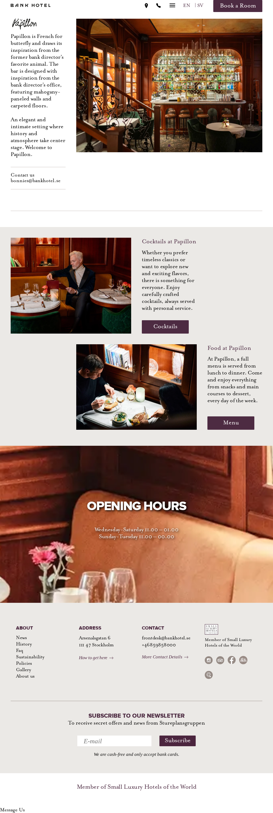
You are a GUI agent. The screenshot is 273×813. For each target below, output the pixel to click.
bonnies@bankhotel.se (36, 181)
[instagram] (209, 660)
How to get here (93, 657)
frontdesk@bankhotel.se (166, 638)
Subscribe (178, 740)
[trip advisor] (220, 660)
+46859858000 (159, 645)
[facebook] (232, 660)
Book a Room (238, 6)
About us (25, 676)
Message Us (12, 810)
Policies (24, 663)
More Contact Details (162, 656)
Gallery (23, 670)
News (21, 638)
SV (200, 6)
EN (186, 6)
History (24, 644)
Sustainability (30, 657)
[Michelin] (209, 674)
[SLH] (243, 660)
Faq (19, 651)
